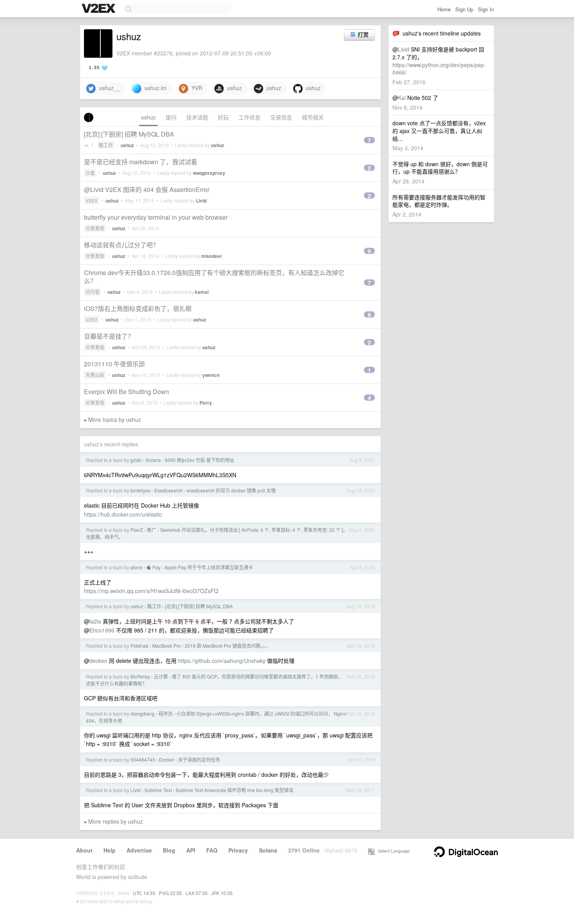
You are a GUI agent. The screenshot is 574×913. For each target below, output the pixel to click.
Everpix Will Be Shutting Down (126, 391)
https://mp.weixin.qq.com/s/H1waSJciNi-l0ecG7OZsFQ (151, 591)
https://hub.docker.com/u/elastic (123, 514)
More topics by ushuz (114, 419)
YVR (195, 88)
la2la (95, 621)
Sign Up (464, 9)
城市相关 (313, 117)
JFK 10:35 (222, 893)
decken (98, 660)
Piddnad (139, 645)
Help (109, 850)
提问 (171, 117)
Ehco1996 (101, 630)
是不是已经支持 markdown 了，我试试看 (140, 161)
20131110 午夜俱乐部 (114, 363)
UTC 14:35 (144, 893)
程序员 (166, 713)
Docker (166, 759)
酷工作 (106, 145)
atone (136, 567)
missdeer (211, 255)
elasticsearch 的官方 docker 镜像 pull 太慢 (231, 490)
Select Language (392, 850)
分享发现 (95, 228)
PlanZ (136, 529)
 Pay (153, 567)
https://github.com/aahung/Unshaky (222, 660)
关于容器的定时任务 (199, 759)
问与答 (93, 291)
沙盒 (90, 172)
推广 (151, 529)
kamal (202, 291)
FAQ (211, 850)
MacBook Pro (166, 645)
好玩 (223, 117)
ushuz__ (108, 88)
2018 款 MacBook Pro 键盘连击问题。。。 (227, 645)
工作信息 (249, 117)
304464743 (142, 759)
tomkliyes (140, 490)
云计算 (161, 676)
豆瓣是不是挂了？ (109, 336)
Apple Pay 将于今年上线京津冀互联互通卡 (208, 567)
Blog (169, 850)
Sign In (486, 9)
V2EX (92, 200)
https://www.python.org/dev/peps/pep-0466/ (439, 68)
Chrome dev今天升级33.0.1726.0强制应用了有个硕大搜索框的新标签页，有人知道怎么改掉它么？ (214, 276)
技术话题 (197, 117)
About (84, 850)
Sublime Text (158, 790)
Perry (206, 402)
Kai (402, 97)
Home (444, 9)
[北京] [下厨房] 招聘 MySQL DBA (129, 134)
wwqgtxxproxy (209, 172)
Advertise (139, 850)
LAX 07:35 (196, 893)
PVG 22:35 (170, 893)
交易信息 (281, 117)
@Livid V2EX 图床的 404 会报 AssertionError (146, 189)
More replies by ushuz (115, 821)
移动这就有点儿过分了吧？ (121, 244)
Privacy (238, 850)
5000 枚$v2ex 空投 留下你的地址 (199, 459)
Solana (153, 459)
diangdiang (142, 713)
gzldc (136, 459)
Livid (403, 49)
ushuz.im (154, 88)
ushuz (233, 88)
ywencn (210, 374)
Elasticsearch (168, 490)
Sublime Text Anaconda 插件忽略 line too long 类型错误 (234, 790)
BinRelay (140, 676)
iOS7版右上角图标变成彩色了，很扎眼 (138, 308)
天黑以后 (95, 374)
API (190, 850)
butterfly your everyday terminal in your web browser (156, 217)
